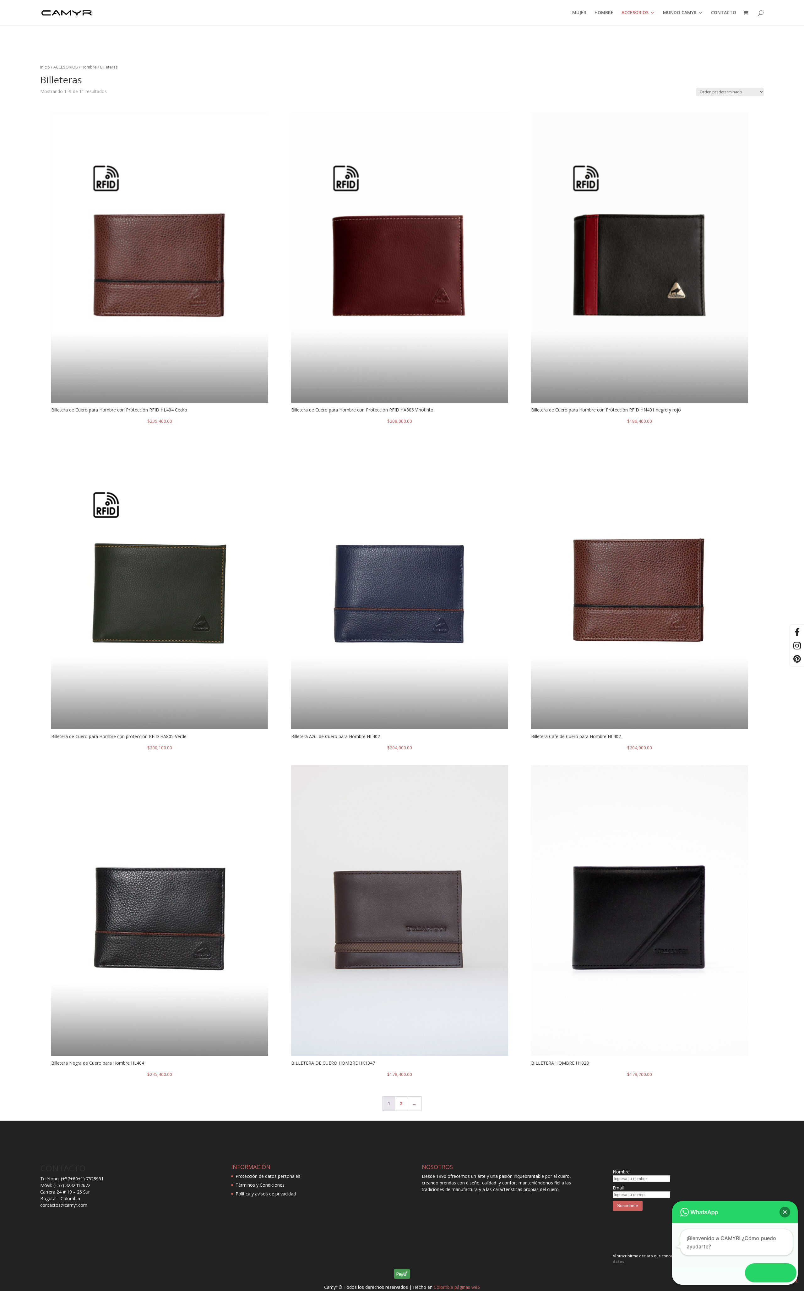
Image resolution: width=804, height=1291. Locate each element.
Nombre (621, 1172)
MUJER (579, 12)
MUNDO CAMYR (680, 12)
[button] (785, 1212)
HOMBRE (604, 12)
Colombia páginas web (457, 1287)
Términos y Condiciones (260, 1185)
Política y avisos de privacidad (266, 1194)
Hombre (89, 67)
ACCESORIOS (635, 12)
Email (618, 1188)
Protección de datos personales (268, 1176)
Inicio (45, 67)
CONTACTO (723, 12)
